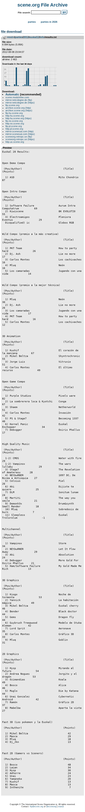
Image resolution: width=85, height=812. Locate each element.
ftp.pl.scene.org (13, 126)
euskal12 (34, 37)
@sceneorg (51, 806)
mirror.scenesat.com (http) (19, 131)
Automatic (12, 94)
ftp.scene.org (12, 105)
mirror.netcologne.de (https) (20, 102)
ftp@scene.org (36, 806)
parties (19, 37)
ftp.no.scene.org (14, 121)
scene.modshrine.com (17, 97)
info (42, 37)
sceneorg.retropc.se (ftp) (18, 136)
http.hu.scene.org (14, 115)
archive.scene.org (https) (18, 110)
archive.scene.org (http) (18, 108)
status (61, 806)
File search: (24, 12)
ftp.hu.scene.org (14, 113)
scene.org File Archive (42, 5)
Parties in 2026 (49, 22)
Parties (32, 22)
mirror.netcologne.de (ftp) (18, 100)
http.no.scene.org (14, 123)
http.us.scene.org (14, 142)
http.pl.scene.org (14, 128)
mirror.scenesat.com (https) (20, 134)
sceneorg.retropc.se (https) (20, 139)
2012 (26, 37)
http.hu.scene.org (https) (18, 118)
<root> (10, 37)
